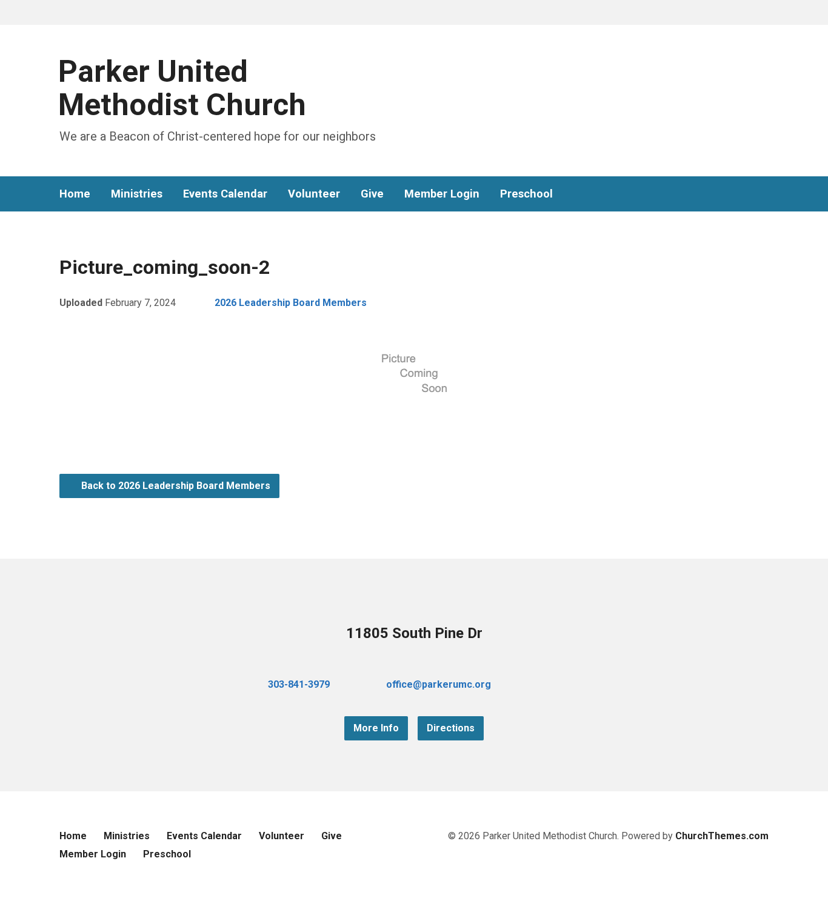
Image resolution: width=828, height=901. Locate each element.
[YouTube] (744, 194)
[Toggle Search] (63, 13)
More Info (376, 728)
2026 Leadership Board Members (291, 302)
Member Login (441, 193)
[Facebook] (725, 194)
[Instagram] (764, 194)
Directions (451, 728)
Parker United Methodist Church (182, 88)
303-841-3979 (299, 684)
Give (372, 193)
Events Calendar (225, 193)
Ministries (136, 193)
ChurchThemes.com (722, 836)
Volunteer (314, 193)
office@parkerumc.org (438, 684)
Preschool (526, 193)
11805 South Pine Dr (414, 633)
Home (74, 193)
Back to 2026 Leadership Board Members (174, 485)
